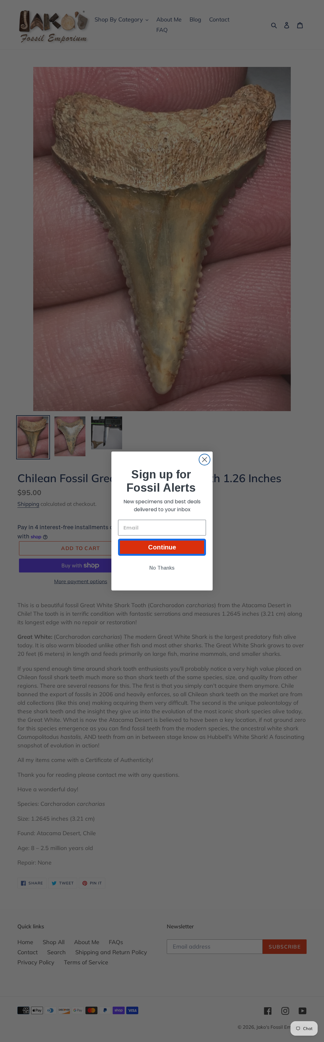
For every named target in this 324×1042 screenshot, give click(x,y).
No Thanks (162, 568)
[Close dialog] (204, 459)
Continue (162, 547)
